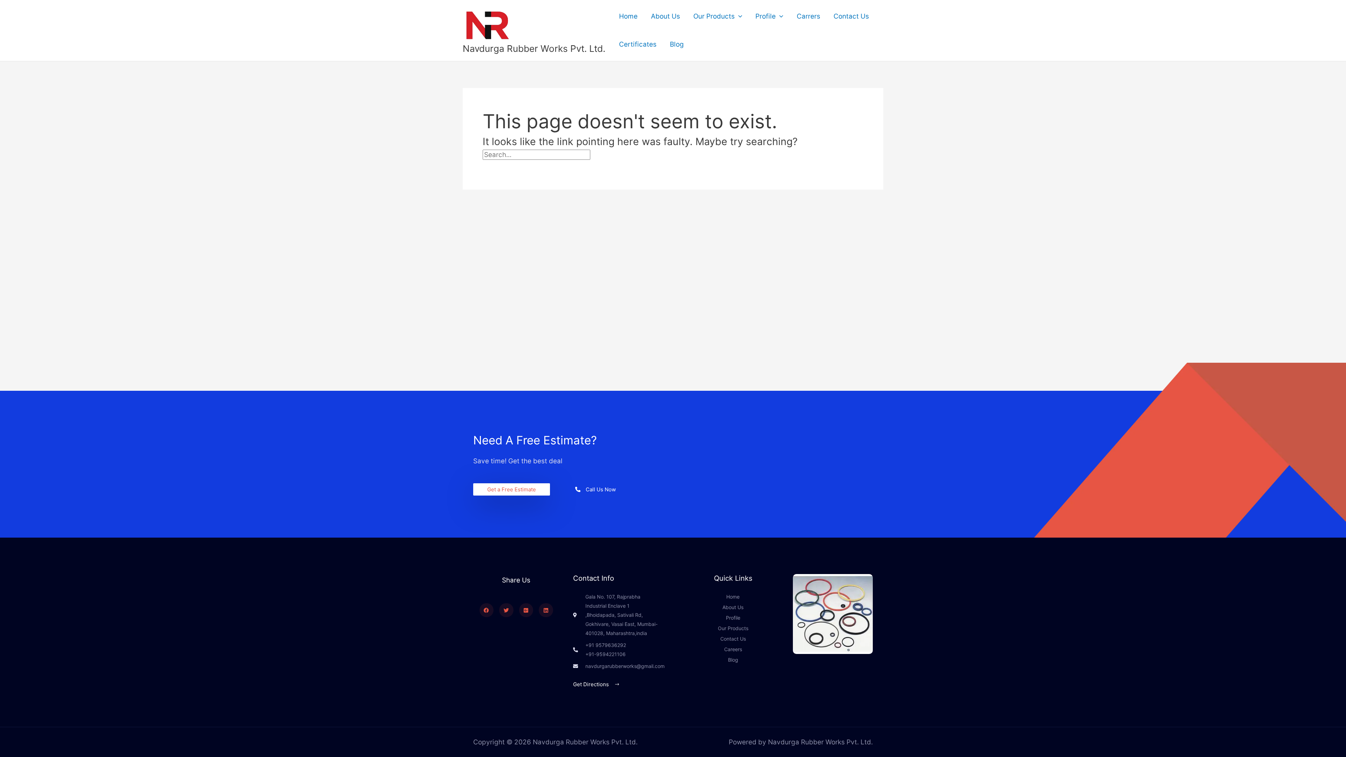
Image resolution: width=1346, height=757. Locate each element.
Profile (765, 16)
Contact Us (851, 16)
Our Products (714, 16)
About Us (665, 16)
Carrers (808, 16)
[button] (738, 16)
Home (628, 16)
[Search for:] (552, 155)
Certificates (638, 44)
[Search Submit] (606, 155)
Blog (677, 44)
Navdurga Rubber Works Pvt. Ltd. (534, 48)
